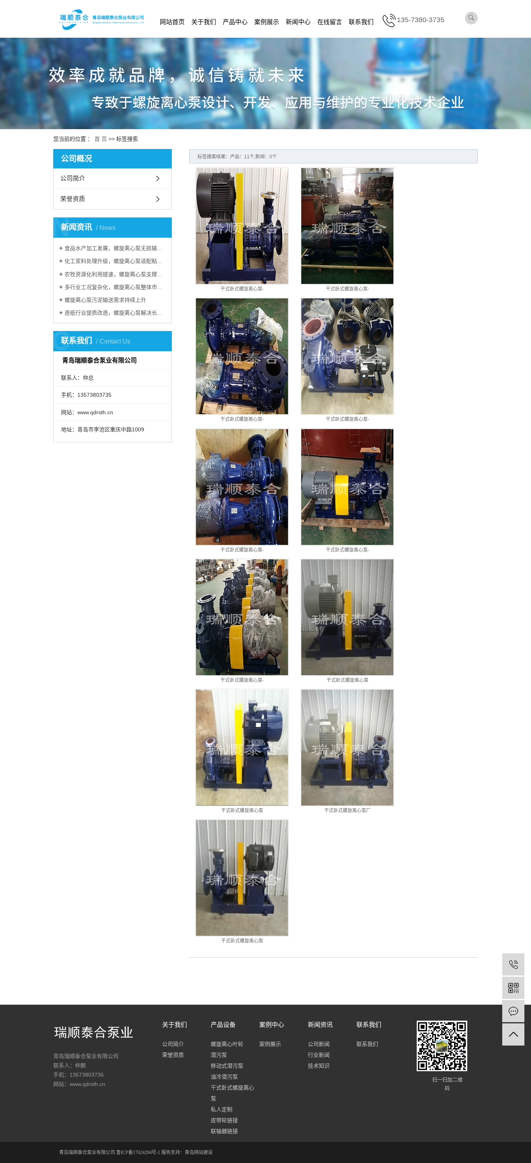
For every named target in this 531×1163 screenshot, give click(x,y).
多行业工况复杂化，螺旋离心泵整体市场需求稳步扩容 (115, 287)
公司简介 (72, 178)
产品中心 (235, 22)
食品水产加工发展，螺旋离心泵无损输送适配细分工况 (115, 248)
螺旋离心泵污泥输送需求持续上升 (105, 300)
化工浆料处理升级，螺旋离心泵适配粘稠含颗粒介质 (115, 261)
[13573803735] (513, 964)
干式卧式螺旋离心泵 (348, 680)
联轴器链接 (224, 1131)
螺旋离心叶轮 (227, 1044)
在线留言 (329, 22)
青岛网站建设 (199, 1152)
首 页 (100, 139)
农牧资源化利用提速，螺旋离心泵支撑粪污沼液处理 (115, 274)
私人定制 (221, 1109)
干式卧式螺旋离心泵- (242, 289)
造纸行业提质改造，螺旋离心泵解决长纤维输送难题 (115, 313)
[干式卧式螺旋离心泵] (347, 617)
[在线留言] (513, 1011)
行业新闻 (319, 1055)
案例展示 (266, 22)
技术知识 (319, 1066)
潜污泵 (219, 1055)
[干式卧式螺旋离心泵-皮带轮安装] (242, 226)
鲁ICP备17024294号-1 (138, 1152)
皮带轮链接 (224, 1120)
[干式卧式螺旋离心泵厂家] (347, 747)
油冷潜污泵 (224, 1077)
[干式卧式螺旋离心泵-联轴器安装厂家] (242, 356)
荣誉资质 (72, 199)
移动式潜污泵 (227, 1066)
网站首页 (172, 22)
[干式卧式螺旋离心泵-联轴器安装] (347, 226)
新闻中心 (298, 22)
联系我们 (361, 22)
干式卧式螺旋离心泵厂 (347, 810)
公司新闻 (319, 1044)
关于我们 (203, 22)
